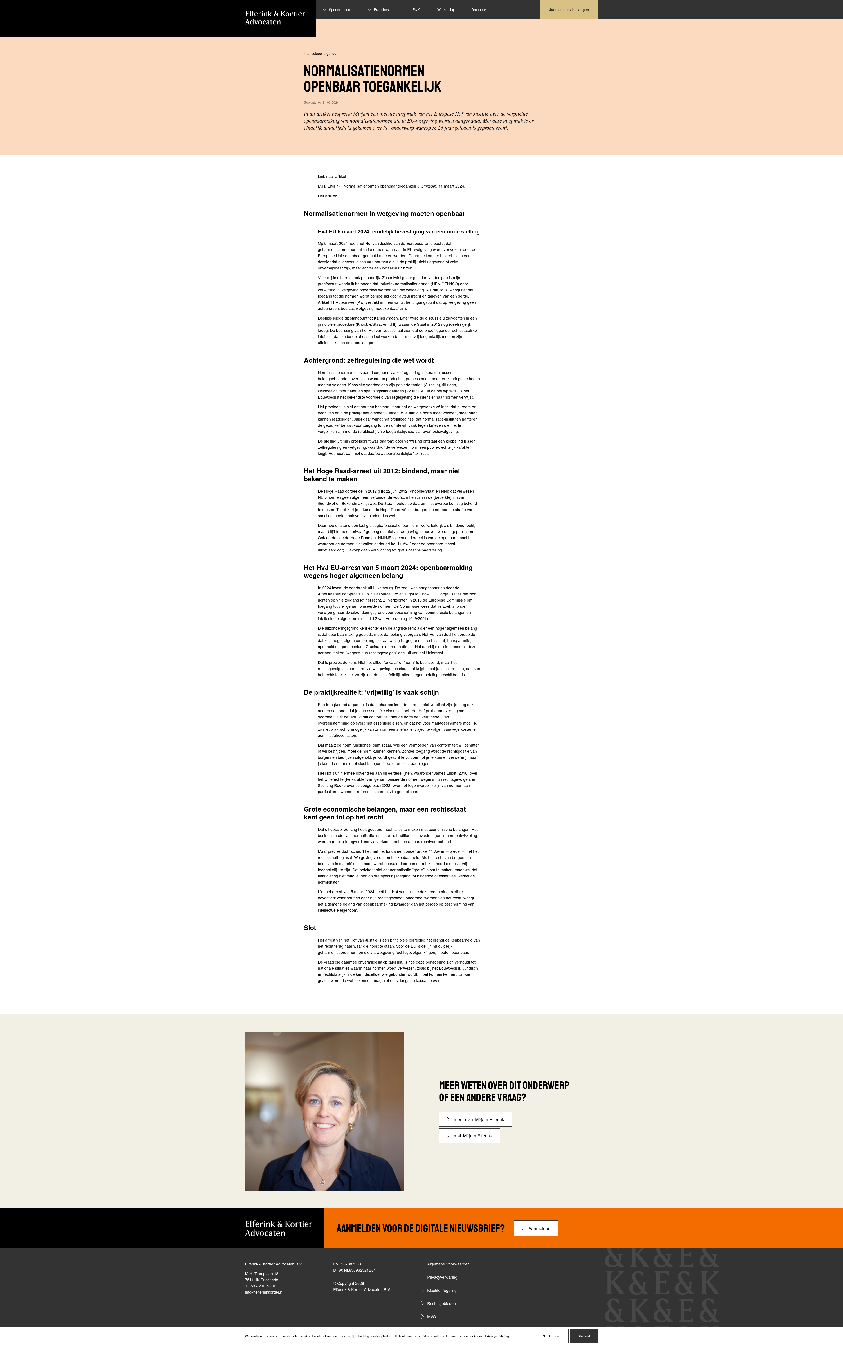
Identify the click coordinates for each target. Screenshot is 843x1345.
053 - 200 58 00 (262, 1286)
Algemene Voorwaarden (448, 1264)
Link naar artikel (332, 176)
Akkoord (584, 1336)
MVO (431, 1316)
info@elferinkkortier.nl (264, 1292)
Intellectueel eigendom (321, 53)
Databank (478, 9)
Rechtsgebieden (441, 1303)
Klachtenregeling (442, 1290)
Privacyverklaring (442, 1277)
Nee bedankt (551, 1336)
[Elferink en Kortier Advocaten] (275, 18)
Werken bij (445, 9)
